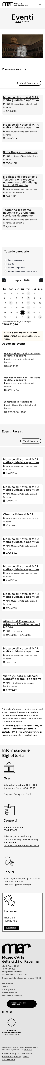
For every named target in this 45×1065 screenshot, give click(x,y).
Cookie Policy (25, 1053)
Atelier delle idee (9, 992)
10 (5, 303)
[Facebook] (3, 1012)
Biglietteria (11, 927)
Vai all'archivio (30, 440)
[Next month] (41, 280)
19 (17, 307)
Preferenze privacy (11, 1056)
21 (28, 307)
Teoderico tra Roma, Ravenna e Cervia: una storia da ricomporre (19, 212)
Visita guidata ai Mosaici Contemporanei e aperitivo (22, 677)
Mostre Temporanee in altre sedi (22, 271)
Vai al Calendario (29, 83)
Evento (11, 264)
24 (5, 312)
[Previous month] (4, 280)
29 (34, 312)
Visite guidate (8, 989)
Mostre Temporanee (17, 268)
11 (10, 303)
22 (34, 307)
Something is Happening (20, 152)
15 (34, 303)
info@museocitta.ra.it (28, 845)
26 (17, 312)
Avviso (26, 1056)
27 (23, 312)
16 (40, 303)
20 (22, 307)
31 (5, 317)
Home (18, 21)
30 (40, 312)
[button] (22, 1004)
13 (22, 303)
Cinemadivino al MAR (18, 514)
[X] (7, 1012)
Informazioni (7, 983)
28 (28, 312)
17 (5, 307)
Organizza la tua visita (12, 995)
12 (17, 303)
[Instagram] (11, 1012)
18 (11, 307)
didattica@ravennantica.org (17, 836)
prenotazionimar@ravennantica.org (21, 839)
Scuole (5, 986)
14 (28, 303)
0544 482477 (10, 830)
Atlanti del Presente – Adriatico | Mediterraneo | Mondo (21, 624)
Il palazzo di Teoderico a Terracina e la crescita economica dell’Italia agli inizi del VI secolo (20, 181)
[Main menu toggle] (39, 4)
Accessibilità (8, 1059)
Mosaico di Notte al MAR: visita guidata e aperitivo (21, 98)
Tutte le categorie (16, 260)
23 (40, 307)
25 (11, 312)
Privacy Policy (9, 1053)
